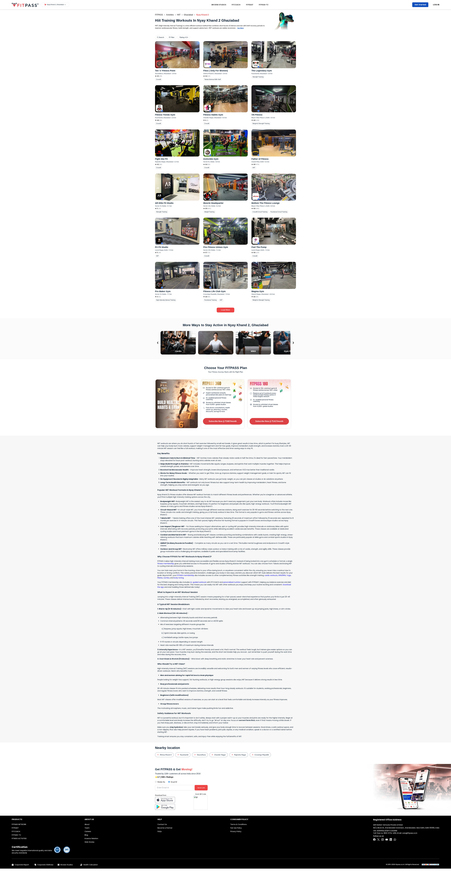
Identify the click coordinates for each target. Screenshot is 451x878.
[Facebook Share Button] (374, 839)
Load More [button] (225, 310)
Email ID (174, 782)
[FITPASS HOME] (25, 5)
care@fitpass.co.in (409, 833)
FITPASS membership (185, 575)
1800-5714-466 (390, 833)
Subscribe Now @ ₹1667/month (223, 421)
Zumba (166, 578)
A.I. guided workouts (198, 582)
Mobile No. (161, 782)
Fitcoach (236, 5)
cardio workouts (271, 575)
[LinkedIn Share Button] (391, 839)
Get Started (420, 4)
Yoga (289, 575)
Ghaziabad (188, 15)
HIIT (179, 15)
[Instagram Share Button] (382, 839)
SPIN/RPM (282, 575)
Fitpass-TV (263, 5)
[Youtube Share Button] (386, 839)
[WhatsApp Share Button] (395, 839)
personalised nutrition (232, 582)
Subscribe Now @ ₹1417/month (269, 421)
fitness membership (165, 563)
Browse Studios (219, 5)
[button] (55, 5)
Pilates (160, 578)
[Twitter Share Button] (378, 839)
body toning (179, 578)
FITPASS (159, 15)
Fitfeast (249, 5)
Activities (170, 15)
